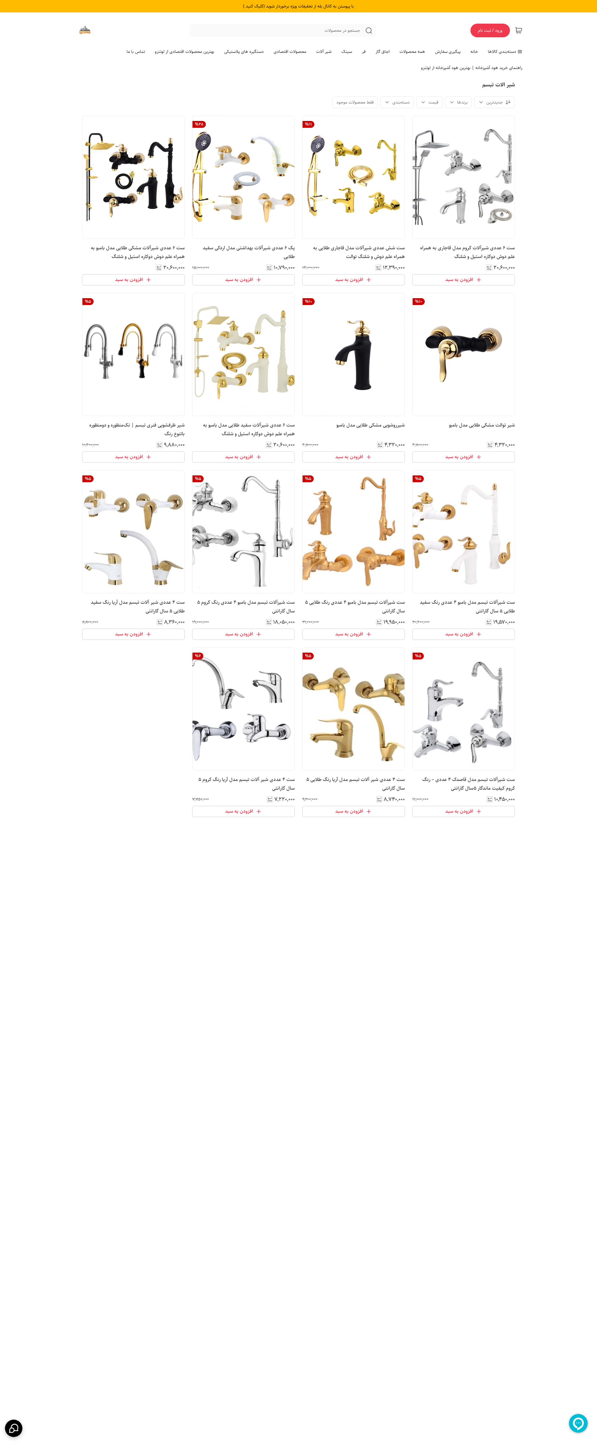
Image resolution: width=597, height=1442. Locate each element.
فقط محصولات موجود (355, 102)
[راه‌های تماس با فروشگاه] (13, 1428)
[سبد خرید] (518, 30)
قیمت (433, 102)
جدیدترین (494, 102)
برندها (462, 102)
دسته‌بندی (401, 102)
